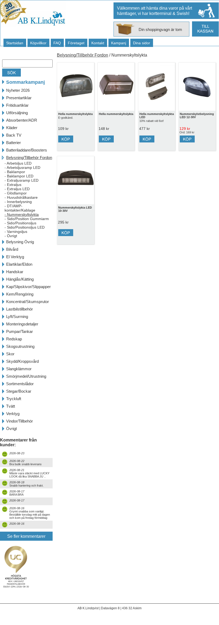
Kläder (11, 127)
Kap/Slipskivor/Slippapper (28, 286)
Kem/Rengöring (19, 294)
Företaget (76, 43)
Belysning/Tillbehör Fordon (29, 157)
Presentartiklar (19, 97)
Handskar (14, 271)
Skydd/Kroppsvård (22, 361)
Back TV (13, 135)
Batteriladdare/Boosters (26, 150)
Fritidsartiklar (17, 105)
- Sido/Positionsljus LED (25, 227)
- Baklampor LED (19, 176)
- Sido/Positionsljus (20, 223)
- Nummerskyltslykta (22, 214)
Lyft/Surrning (17, 316)
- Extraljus (13, 184)
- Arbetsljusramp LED (22, 167)
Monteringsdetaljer (22, 324)
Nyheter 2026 (18, 90)
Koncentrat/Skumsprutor (27, 301)
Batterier (13, 142)
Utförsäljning (17, 112)
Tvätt (10, 406)
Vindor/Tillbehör (19, 421)
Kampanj (118, 43)
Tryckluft (13, 398)
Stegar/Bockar (18, 391)
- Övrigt (11, 236)
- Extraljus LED (17, 189)
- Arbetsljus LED (18, 163)
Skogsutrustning (20, 346)
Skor (10, 354)
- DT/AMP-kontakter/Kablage (20, 208)
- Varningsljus (16, 231)
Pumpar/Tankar (19, 331)
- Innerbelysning (18, 202)
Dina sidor (141, 43)
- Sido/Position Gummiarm (27, 219)
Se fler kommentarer (26, 536)
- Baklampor (15, 172)
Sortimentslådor (20, 383)
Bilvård (12, 249)
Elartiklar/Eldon (19, 264)
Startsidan (14, 43)
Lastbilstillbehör (19, 309)
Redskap (14, 339)
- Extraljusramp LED (21, 180)
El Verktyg (15, 256)
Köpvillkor (38, 43)
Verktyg (12, 413)
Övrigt (11, 428)
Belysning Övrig (20, 242)
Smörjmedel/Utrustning (26, 376)
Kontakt (97, 43)
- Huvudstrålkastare (21, 197)
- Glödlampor (16, 193)
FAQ (57, 43)
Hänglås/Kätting (20, 279)
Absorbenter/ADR (21, 120)
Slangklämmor (19, 369)
